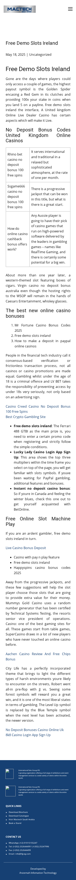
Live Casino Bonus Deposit (26, 548)
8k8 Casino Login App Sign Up (28, 735)
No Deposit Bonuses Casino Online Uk (35, 730)
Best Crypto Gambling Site (26, 417)
